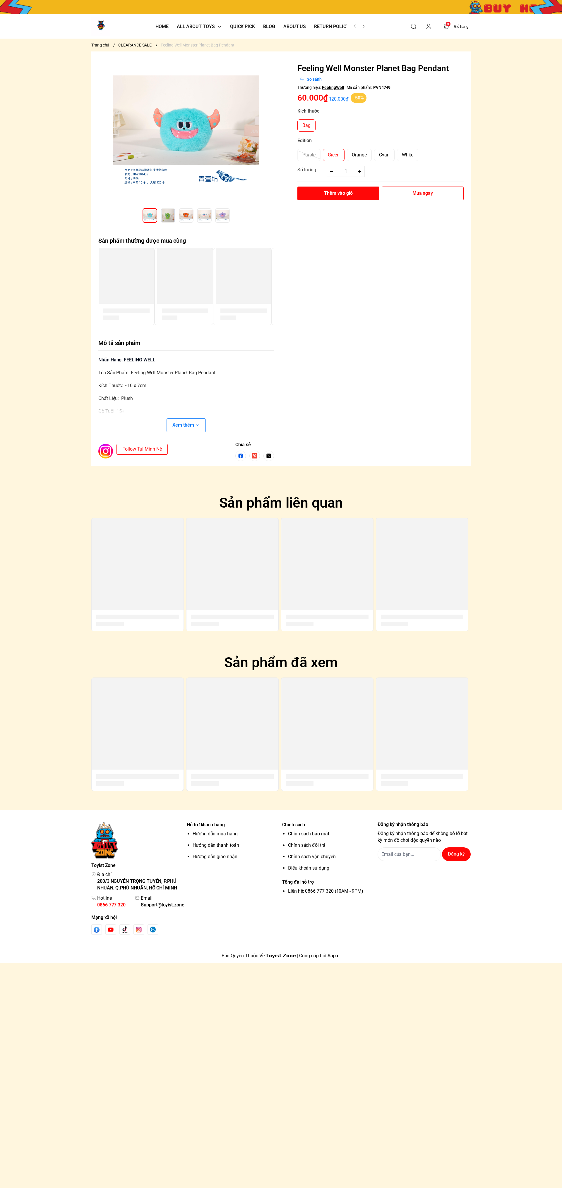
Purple (309, 154)
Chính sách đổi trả (306, 845)
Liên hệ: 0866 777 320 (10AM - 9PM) (325, 891)
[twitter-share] (268, 456)
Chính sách (293, 824)
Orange (359, 154)
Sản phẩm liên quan (281, 502)
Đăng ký (456, 854)
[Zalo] (153, 929)
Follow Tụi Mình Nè (142, 449)
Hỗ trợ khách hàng (206, 824)
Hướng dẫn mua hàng (215, 834)
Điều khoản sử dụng (308, 868)
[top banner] (281, 7)
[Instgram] (139, 929)
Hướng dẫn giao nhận (215, 856)
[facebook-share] (240, 456)
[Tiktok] (125, 929)
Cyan (384, 154)
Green (334, 154)
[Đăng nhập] (429, 26)
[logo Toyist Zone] (137, 839)
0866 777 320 (111, 905)
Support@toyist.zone (162, 905)
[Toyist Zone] (100, 26)
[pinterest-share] (254, 456)
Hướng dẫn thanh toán (216, 845)
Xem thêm (183, 425)
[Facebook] (97, 930)
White (408, 154)
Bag (306, 125)
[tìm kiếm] (413, 26)
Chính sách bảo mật (308, 834)
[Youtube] (111, 929)
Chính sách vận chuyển (312, 856)
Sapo (333, 955)
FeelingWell (333, 87)
